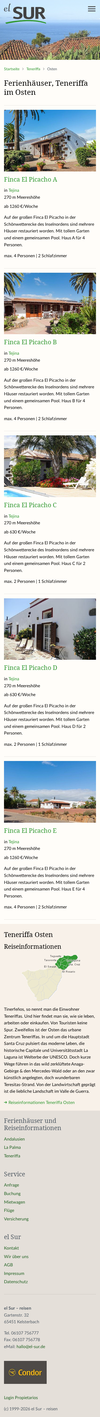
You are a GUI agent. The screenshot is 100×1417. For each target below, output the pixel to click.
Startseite (12, 69)
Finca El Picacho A (30, 179)
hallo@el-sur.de (31, 1347)
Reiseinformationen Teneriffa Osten (42, 1102)
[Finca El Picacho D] (50, 629)
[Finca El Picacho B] (50, 303)
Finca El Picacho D (30, 667)
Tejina (14, 190)
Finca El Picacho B (30, 342)
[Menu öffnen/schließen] (91, 8)
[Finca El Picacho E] (50, 792)
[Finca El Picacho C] (50, 466)
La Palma (12, 1147)
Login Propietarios (21, 1398)
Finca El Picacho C (30, 505)
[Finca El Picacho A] (50, 140)
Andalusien (14, 1139)
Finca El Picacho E (30, 830)
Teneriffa (33, 69)
